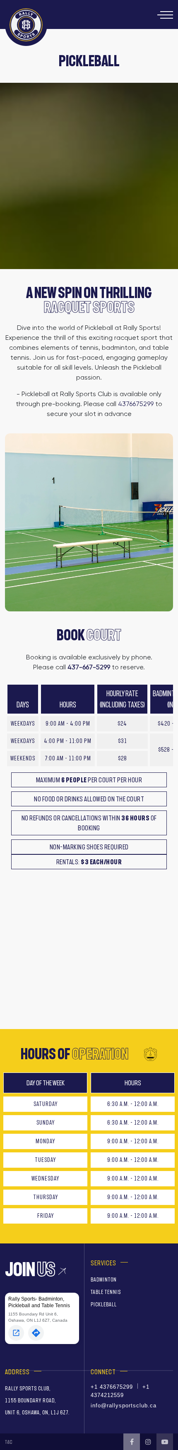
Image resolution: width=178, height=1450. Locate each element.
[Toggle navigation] (165, 14)
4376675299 (136, 404)
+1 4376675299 (112, 1387)
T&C (8, 1442)
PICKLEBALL (104, 1304)
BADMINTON (104, 1280)
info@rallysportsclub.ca (123, 1405)
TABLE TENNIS (106, 1292)
